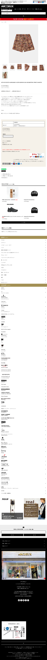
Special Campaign (23, 19)
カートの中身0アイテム (7, 10)
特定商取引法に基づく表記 (7, 144)
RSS (28, 648)
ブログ (25, 9)
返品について (4, 142)
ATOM (31, 648)
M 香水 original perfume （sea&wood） (9, 199)
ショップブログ (24, 648)
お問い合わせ (39, 9)
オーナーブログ (32, 9)
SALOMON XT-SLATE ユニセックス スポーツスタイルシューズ (12, 216)
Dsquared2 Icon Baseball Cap (29, 199)
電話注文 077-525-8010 (6, 151)
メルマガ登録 (18, 9)
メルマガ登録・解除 (18, 648)
